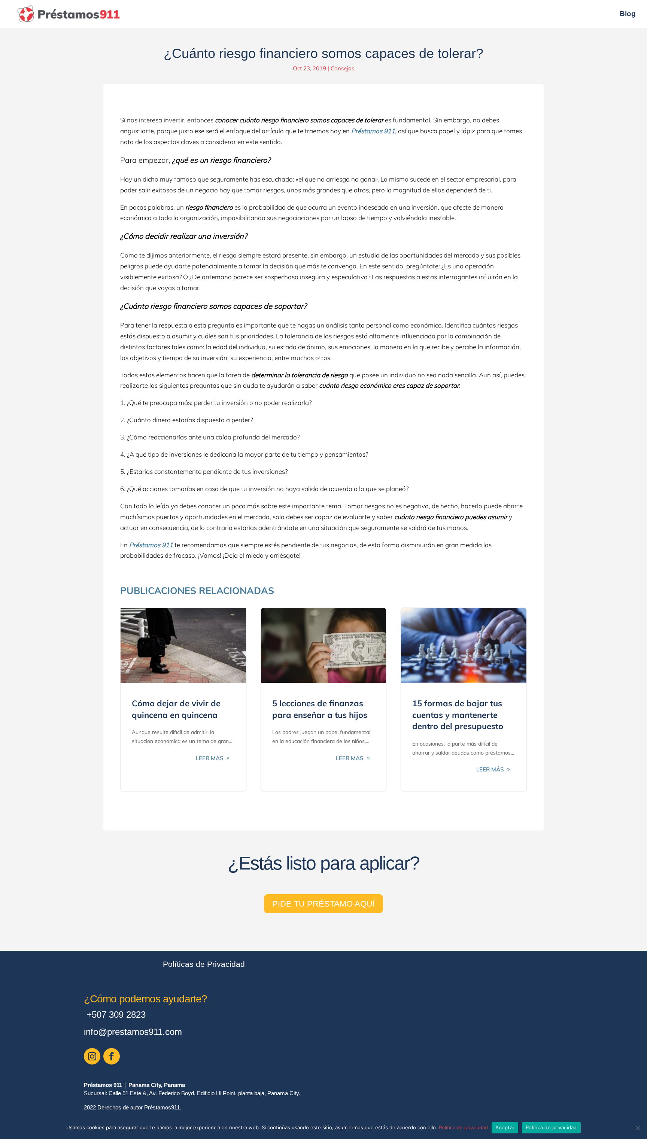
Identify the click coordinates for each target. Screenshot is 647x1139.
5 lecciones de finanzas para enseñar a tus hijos (323, 699)
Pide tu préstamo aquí (323, 903)
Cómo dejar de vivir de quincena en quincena (183, 699)
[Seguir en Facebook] (111, 1056)
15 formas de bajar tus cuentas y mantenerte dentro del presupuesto (463, 699)
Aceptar (504, 1127)
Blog (628, 14)
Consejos (342, 68)
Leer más (210, 758)
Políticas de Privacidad (204, 964)
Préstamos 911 (373, 131)
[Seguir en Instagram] (92, 1056)
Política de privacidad (463, 1127)
